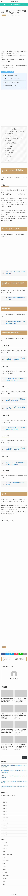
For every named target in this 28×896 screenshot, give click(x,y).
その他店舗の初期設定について (12, 143)
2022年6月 (5, 835)
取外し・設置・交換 (7, 854)
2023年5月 (5, 802)
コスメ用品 (5, 845)
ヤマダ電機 (9, 146)
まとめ (6, 158)
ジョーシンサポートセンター (11, 136)
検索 (24, 757)
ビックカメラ (10, 152)
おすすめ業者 (7, 140)
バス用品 (5, 848)
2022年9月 (5, 826)
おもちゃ (5, 842)
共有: (8, 160)
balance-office (14, 678)
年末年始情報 (6, 860)
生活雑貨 (5, 872)
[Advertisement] (14, 32)
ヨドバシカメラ (10, 150)
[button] (3, 654)
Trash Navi (14, 1)
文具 (4, 863)
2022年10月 (5, 823)
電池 (4, 881)
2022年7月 (5, 832)
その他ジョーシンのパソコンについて (13, 138)
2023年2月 (5, 811)
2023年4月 (5, 805)
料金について (10, 133)
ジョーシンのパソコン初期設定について (14, 131)
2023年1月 (5, 814)
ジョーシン (9, 154)
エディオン (9, 148)
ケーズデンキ (10, 144)
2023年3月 (5, 808)
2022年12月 (5, 817)
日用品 (4, 866)
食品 (4, 884)
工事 (4, 857)
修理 (4, 851)
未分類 (4, 869)
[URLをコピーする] (25, 654)
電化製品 (4, 647)
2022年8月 (5, 829)
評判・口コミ (6, 875)
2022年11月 (5, 820)
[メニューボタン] (1, 1)
